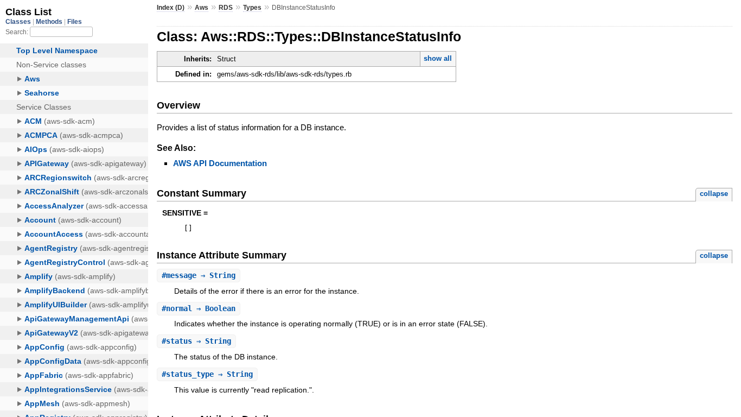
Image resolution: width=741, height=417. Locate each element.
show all (438, 58)
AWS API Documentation (220, 163)
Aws (201, 7)
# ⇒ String (198, 275)
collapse (714, 193)
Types (252, 7)
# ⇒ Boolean (198, 308)
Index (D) (170, 7)
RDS (226, 7)
